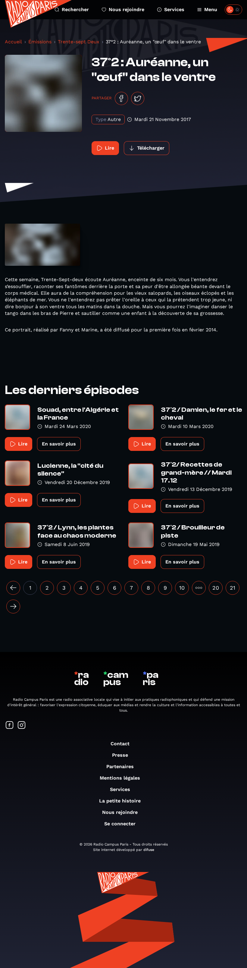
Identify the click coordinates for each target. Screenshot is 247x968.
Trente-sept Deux (78, 42)
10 (182, 588)
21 (232, 588)
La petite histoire (120, 801)
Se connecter (120, 824)
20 (215, 588)
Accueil (13, 42)
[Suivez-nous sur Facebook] (9, 725)
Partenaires (120, 766)
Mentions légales (120, 778)
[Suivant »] (13, 606)
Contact (120, 743)
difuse (148, 850)
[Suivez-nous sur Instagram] (22, 725)
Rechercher (75, 9)
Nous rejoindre (126, 9)
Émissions (40, 42)
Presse (120, 755)
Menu (210, 9)
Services (174, 9)
